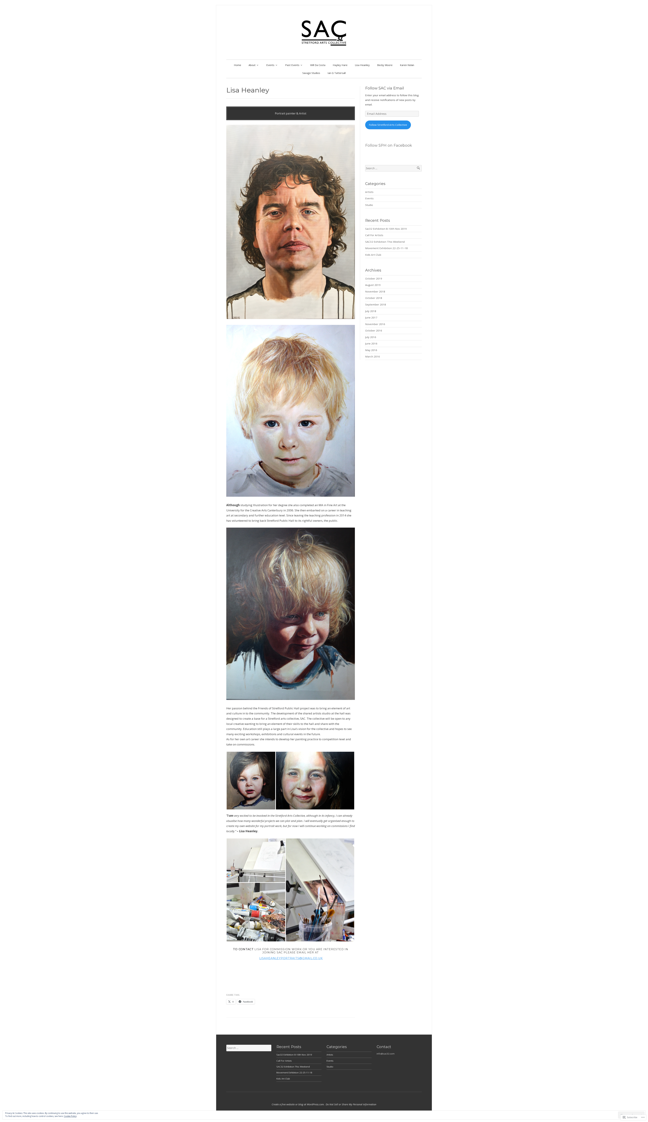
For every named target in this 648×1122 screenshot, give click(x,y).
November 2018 (375, 291)
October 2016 (373, 330)
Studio (369, 205)
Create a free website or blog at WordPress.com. (298, 1104)
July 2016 (370, 337)
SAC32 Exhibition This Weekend (385, 241)
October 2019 (373, 278)
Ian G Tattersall (337, 73)
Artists (369, 192)
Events (270, 65)
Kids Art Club (373, 254)
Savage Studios (311, 73)
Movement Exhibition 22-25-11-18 (386, 248)
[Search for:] (393, 168)
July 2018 (370, 311)
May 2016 (371, 350)
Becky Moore (385, 65)
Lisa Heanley (362, 65)
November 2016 (375, 324)
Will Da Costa (317, 65)
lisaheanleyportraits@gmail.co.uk (291, 958)
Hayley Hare (340, 65)
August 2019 (373, 285)
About (252, 65)
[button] (251, 780)
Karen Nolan (407, 65)
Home (237, 65)
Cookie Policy (70, 1116)
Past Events (292, 65)
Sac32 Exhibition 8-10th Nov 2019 (386, 228)
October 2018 (373, 298)
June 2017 (371, 317)
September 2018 (375, 304)
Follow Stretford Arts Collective (388, 124)
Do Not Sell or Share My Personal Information (351, 1104)
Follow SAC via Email (384, 88)
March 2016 (372, 356)
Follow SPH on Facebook (388, 145)
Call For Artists (374, 235)
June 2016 (371, 343)
